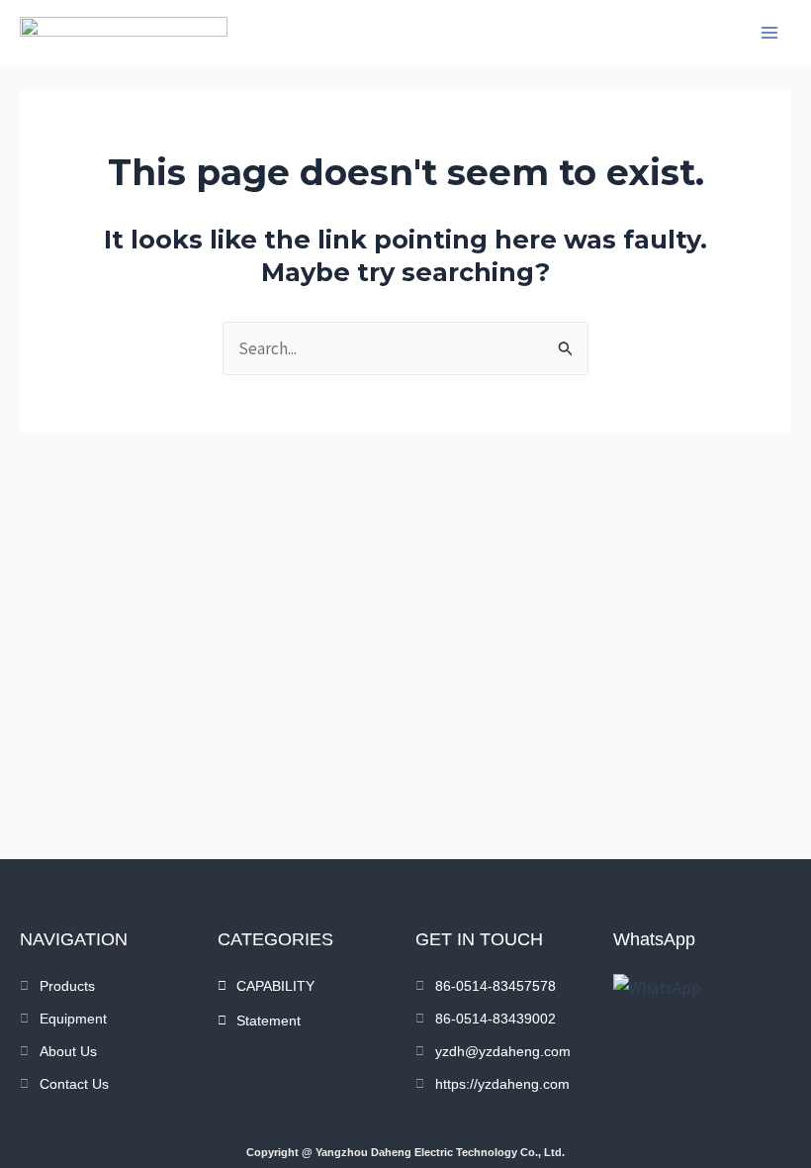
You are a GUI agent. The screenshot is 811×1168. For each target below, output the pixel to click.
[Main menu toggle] (769, 32)
